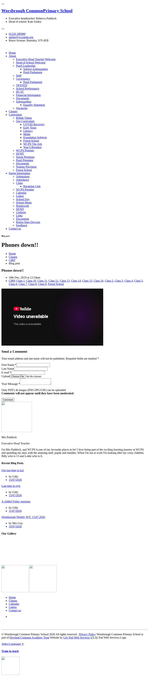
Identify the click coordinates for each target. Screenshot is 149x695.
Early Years (29, 127)
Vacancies (21, 108)
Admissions (22, 176)
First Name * (8, 364)
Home (12, 52)
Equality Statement (34, 104)
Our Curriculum (25, 121)
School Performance (27, 88)
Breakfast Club (32, 186)
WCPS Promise (25, 150)
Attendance (22, 179)
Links (19, 215)
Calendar (21, 192)
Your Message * (10, 383)
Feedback (21, 225)
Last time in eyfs (10, 485)
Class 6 (13, 284)
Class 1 (20, 280)
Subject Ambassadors (35, 69)
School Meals (24, 202)
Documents (22, 98)
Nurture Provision (26, 166)
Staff (18, 75)
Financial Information (28, 95)
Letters (20, 196)
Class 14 (76, 280)
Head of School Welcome (30, 62)
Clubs (19, 183)
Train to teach (10, 651)
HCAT (20, 91)
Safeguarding (23, 101)
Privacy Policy (87, 634)
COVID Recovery (34, 124)
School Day (23, 199)
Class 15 (87, 280)
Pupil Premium (24, 160)
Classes (13, 111)
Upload (5, 376)
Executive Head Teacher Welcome (36, 59)
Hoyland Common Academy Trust (29, 637)
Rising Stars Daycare (28, 222)
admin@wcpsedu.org (21, 37)
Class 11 (42, 280)
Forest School (31, 140)
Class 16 (98, 280)
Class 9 (42, 284)
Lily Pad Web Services (76, 637)
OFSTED (21, 85)
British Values (24, 117)
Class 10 (31, 280)
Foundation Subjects (35, 137)
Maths (26, 134)
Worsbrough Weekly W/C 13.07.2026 (23, 517)
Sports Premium (25, 157)
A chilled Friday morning (15, 501)
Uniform (21, 212)
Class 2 (109, 280)
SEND (20, 153)
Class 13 (65, 280)
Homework (22, 205)
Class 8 (32, 284)
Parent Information (19, 173)
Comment (8, 399)
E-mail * (6, 372)
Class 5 (138, 280)
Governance (23, 78)
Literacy (28, 130)
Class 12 (53, 280)
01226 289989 (17, 33)
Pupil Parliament (32, 72)
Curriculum (15, 114)
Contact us (15, 228)
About (12, 56)
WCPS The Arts (32, 143)
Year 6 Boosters (32, 147)
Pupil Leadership (25, 65)
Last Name (7, 368)
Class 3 (119, 280)
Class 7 (23, 284)
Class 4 (128, 280)
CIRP (12, 260)
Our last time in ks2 (12, 470)
